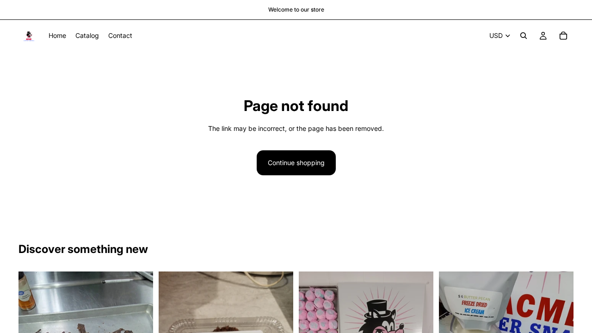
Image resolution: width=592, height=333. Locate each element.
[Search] (523, 35)
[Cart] (563, 35)
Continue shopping (296, 162)
